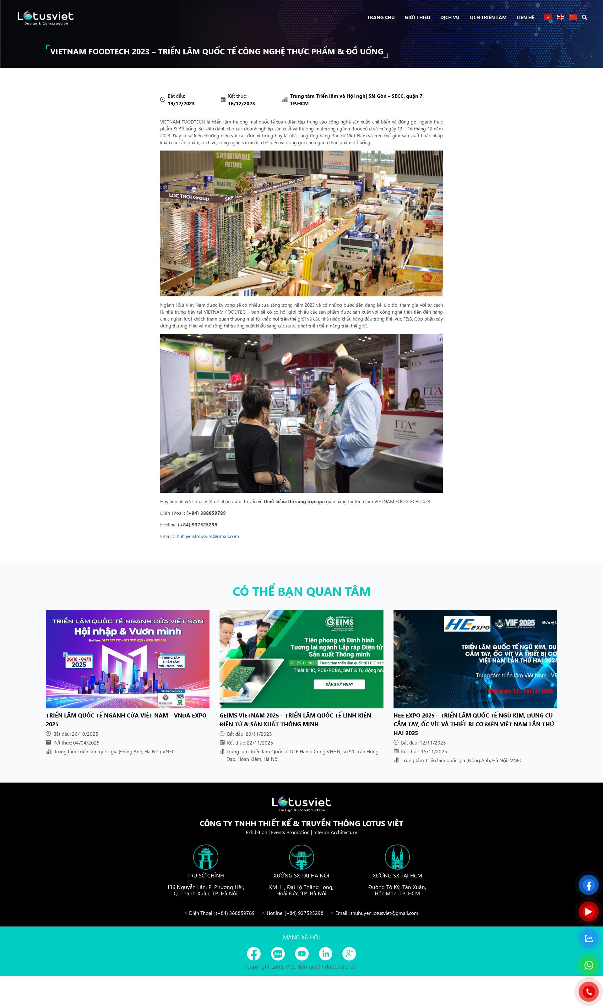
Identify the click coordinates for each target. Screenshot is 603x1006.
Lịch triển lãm (488, 17)
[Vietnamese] (548, 17)
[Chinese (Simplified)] (573, 17)
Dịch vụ (449, 17)
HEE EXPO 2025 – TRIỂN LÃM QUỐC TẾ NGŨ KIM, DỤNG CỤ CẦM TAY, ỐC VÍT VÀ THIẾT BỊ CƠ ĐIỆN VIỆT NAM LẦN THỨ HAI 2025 (474, 724)
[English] (560, 17)
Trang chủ (381, 17)
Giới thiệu (417, 17)
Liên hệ (525, 17)
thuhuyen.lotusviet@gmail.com (207, 536)
